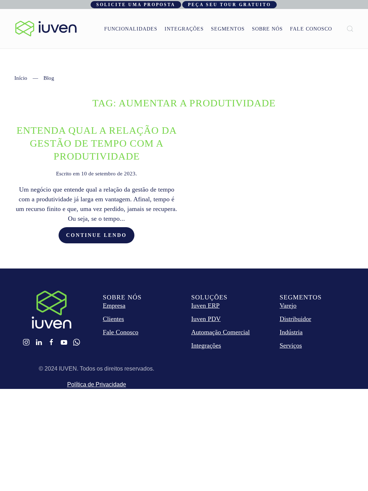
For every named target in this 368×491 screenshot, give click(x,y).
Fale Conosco (311, 29)
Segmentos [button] (228, 29)
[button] (350, 29)
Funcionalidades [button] (130, 29)
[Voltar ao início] (46, 29)
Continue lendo (96, 235)
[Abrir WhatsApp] (350, 473)
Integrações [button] (184, 29)
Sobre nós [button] (267, 29)
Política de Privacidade (96, 384)
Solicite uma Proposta (135, 4)
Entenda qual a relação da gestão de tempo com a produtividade (97, 143)
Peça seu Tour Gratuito (229, 4)
